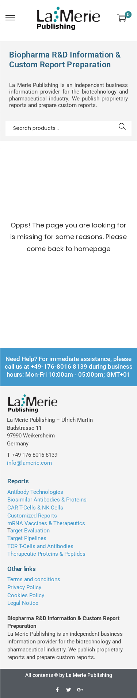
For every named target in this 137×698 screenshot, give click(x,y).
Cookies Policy (25, 595)
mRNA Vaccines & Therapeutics (46, 523)
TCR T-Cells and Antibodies (40, 546)
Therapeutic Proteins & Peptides (46, 554)
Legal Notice (22, 603)
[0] (121, 17)
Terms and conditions (33, 579)
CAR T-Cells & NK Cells (35, 507)
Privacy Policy (24, 587)
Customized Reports (32, 515)
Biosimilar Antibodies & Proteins (47, 499)
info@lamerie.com (29, 463)
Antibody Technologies (35, 492)
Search (123, 128)
